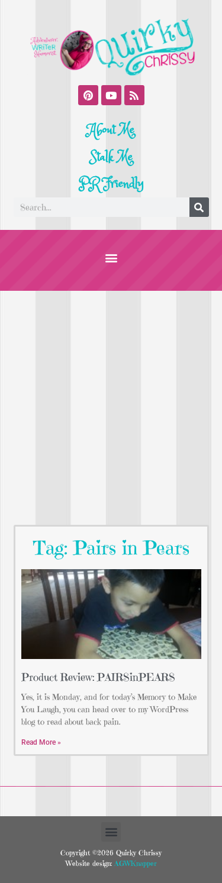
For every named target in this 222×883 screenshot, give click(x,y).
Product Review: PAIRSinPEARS (98, 677)
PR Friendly (111, 183)
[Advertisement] (111, 407)
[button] (111, 257)
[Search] (199, 207)
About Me (111, 130)
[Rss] (134, 95)
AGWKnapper (134, 863)
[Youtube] (111, 95)
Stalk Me (111, 157)
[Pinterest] (88, 95)
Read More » (41, 742)
